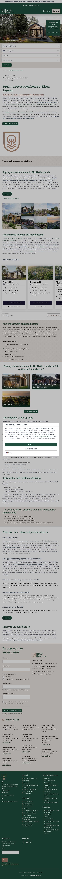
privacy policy (41, 436)
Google (47, 436)
